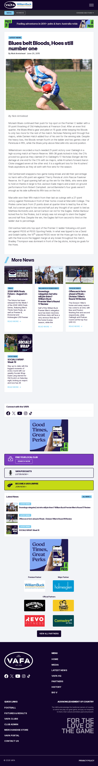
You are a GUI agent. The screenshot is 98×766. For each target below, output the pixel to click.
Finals (10, 288)
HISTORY (56, 687)
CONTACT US (11, 741)
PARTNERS (57, 681)
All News (86, 496)
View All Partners (49, 633)
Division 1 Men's (75, 288)
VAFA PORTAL (11, 735)
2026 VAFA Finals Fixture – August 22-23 (18, 294)
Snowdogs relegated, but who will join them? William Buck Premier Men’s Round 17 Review (49, 297)
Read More (13, 321)
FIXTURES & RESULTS (15, 713)
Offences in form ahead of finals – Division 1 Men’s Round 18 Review (77, 295)
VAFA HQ (56, 676)
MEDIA (55, 665)
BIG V (54, 692)
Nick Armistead (18, 53)
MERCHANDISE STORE (16, 730)
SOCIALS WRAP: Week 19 (16, 360)
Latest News (15, 38)
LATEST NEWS (59, 670)
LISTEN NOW (21, 474)
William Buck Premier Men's (48, 288)
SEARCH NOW (24, 461)
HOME (55, 659)
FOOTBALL (10, 707)
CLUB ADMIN (11, 724)
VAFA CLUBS (11, 718)
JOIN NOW (20, 487)
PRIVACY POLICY (86, 760)
